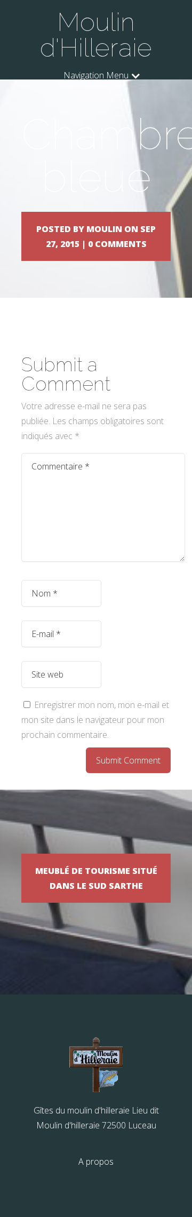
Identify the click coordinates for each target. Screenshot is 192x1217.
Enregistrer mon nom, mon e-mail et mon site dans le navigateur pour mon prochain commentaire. (95, 720)
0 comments (117, 244)
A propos (96, 1161)
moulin (104, 229)
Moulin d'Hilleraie (96, 34)
